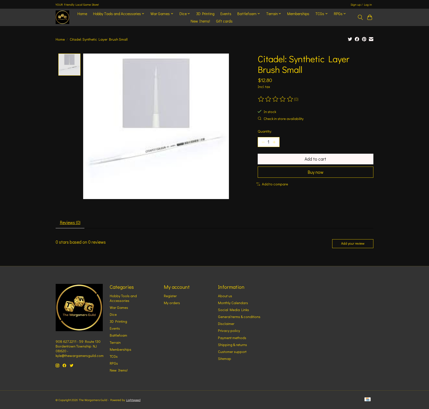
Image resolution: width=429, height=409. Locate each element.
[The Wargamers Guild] (62, 17)
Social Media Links (233, 309)
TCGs (114, 356)
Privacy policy (229, 330)
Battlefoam (118, 335)
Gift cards (224, 21)
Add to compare (275, 184)
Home (82, 13)
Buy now (315, 172)
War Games (119, 307)
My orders (172, 302)
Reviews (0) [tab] (70, 222)
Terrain (115, 342)
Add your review (352, 243)
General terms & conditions (239, 316)
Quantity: (265, 131)
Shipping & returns (232, 344)
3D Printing (205, 13)
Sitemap (224, 358)
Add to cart (315, 159)
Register (170, 295)
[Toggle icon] (360, 17)
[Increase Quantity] (274, 142)
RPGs (114, 363)
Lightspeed (133, 400)
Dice (113, 314)
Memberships (298, 13)
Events (225, 13)
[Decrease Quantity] (263, 142)
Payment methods (232, 337)
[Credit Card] (367, 399)
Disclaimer (226, 323)
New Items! (200, 21)
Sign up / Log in (361, 4)
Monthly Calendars (233, 302)
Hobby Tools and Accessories (123, 298)
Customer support (232, 351)
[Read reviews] (276, 99)
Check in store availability (284, 118)
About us (225, 295)
